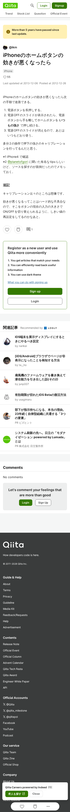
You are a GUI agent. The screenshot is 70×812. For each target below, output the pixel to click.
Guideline (8, 602)
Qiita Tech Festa (13, 668)
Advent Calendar (13, 662)
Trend (9, 13)
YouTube (8, 729)
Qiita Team (9, 752)
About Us (8, 781)
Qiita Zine (9, 758)
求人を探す (16, 794)
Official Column (12, 656)
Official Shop (11, 764)
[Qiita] (10, 5)
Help (6, 621)
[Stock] (18, 229)
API (5, 687)
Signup (59, 5)
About (6, 584)
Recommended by (31, 327)
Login (43, 5)
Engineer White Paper (16, 681)
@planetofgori (18, 162)
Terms (6, 590)
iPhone (8, 71)
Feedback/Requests (15, 615)
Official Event (58, 13)
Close (36, 793)
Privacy (7, 596)
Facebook (9, 722)
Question (40, 13)
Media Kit (8, 608)
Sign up (35, 291)
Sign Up (43, 502)
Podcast (8, 735)
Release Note (11, 644)
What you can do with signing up (28, 282)
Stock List (23, 13)
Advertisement (12, 627)
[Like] (7, 229)
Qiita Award (10, 675)
